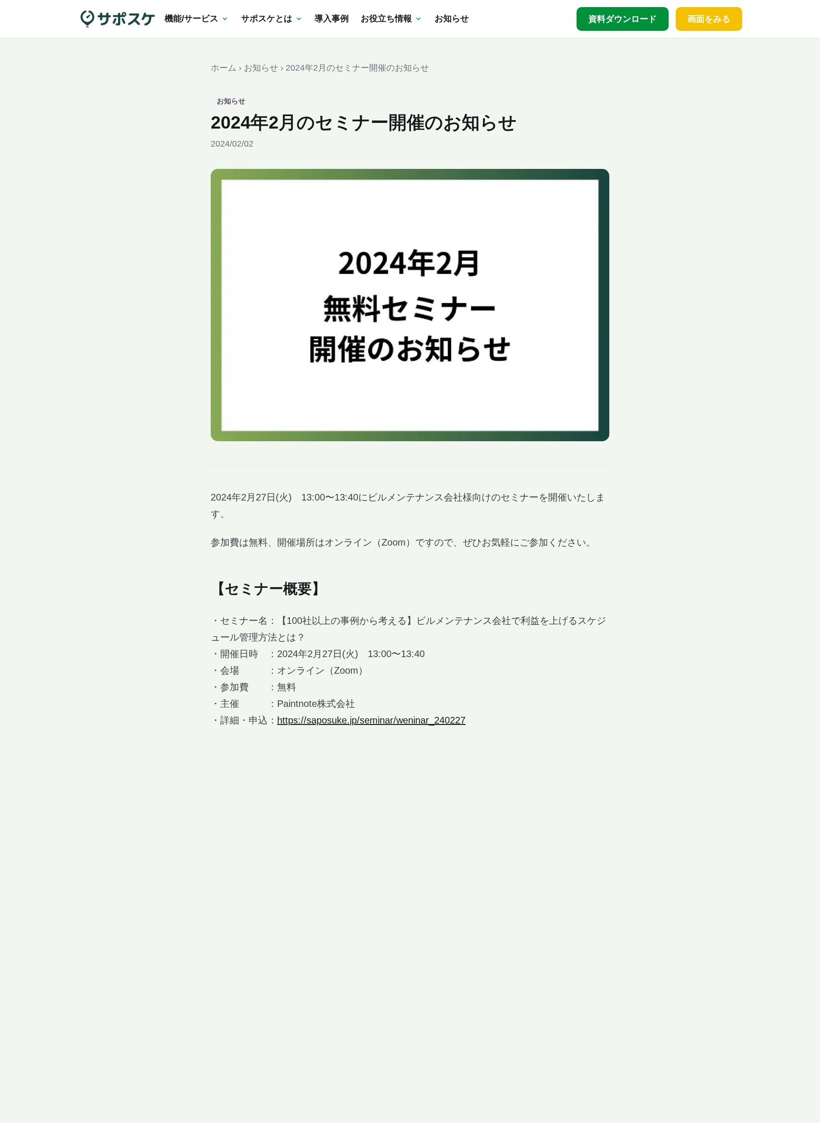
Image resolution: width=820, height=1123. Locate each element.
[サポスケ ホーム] (118, 19)
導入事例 (332, 18)
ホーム (223, 68)
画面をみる (709, 19)
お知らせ (452, 18)
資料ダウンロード (622, 19)
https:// (292, 720)
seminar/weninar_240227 (413, 720)
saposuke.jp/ (333, 720)
